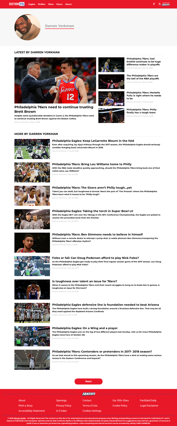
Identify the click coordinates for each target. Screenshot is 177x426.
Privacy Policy (63, 405)
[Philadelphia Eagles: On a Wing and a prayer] (88, 336)
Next (88, 381)
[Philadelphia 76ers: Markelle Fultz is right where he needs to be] (130, 98)
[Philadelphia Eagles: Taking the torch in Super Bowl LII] (88, 219)
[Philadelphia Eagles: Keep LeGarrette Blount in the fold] (88, 149)
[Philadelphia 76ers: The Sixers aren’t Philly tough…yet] (88, 196)
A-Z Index (61, 410)
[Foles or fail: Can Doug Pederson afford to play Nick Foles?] (88, 266)
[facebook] (154, 4)
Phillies (41, 4)
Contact (87, 400)
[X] (160, 4)
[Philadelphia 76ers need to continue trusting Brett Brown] (55, 90)
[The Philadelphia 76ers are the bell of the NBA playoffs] (130, 81)
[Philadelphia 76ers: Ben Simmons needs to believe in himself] (88, 243)
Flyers (59, 4)
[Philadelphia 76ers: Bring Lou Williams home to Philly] (88, 172)
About (68, 4)
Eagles (31, 4)
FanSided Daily (148, 400)
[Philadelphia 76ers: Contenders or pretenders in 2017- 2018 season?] (88, 360)
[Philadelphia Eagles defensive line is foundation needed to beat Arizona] (88, 313)
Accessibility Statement (32, 410)
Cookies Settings (92, 410)
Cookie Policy (119, 405)
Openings (61, 400)
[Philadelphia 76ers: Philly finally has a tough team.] (130, 115)
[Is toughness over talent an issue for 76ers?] (88, 289)
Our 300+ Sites (120, 400)
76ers (51, 4)
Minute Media (20, 418)
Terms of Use (90, 405)
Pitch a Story (26, 405)
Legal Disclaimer (149, 405)
